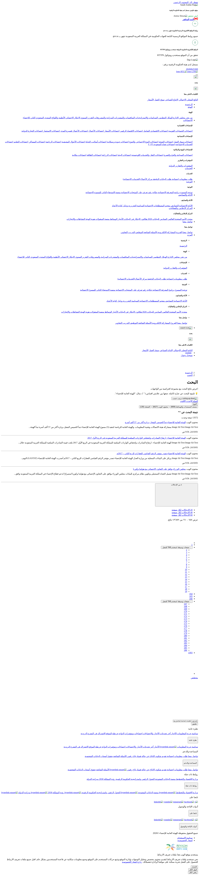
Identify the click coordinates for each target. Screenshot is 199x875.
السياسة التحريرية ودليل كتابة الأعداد (128, 206)
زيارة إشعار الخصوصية (132, 862)
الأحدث (189, 401)
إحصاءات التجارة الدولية (32, 131)
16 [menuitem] (186, 584)
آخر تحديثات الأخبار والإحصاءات (156, 733)
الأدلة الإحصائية (186, 206)
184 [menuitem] (185, 645)
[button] (186, 16)
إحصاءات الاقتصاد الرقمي (131, 131)
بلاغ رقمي (131, 756)
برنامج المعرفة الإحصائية (168, 192)
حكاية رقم (152, 192)
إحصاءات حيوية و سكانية (118, 142)
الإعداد (194, 867)
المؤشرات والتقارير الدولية (181, 166)
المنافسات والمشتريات (124, 118)
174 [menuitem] (185, 621)
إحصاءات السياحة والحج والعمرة (178, 155)
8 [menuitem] (186, 564)
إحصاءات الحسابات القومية (180, 131)
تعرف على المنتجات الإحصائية (134, 192)
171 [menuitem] (185, 614)
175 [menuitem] (185, 623)
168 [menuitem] (185, 606)
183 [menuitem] (185, 643)
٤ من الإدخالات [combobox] (176, 485)
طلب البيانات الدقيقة (161, 179)
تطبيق (194, 724)
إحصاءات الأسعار (111, 131)
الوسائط (113, 219)
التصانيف (174, 206)
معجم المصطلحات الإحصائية (157, 206)
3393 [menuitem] (190, 653)
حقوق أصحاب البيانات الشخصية (99, 756)
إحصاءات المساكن (37, 142)
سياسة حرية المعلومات (187, 733)
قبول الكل (193, 870)
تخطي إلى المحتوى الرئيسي (185, 2)
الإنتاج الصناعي (171, 100)
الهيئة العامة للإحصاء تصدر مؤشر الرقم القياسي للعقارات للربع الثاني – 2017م (151, 453)
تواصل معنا (187, 232)
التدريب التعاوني (128, 232)
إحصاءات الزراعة (109, 155)
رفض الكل (193, 872)
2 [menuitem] (186, 550)
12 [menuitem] (186, 574)
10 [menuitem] (186, 569)
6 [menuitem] (186, 560)
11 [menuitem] (186, 572)
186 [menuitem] (185, 650)
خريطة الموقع (111, 733)
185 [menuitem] (185, 648)
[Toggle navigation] (197, 74)
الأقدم (183, 401)
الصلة (195, 401)
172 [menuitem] (185, 616)
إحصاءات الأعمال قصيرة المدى (74, 131)
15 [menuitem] (186, 581)
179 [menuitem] (185, 633)
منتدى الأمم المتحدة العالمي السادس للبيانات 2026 (170, 219)
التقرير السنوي (87, 118)
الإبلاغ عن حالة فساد (145, 756)
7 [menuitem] (186, 562)
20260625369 (192, 69)
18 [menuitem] (186, 589)
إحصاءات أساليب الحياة (96, 142)
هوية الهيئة (90, 219)
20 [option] (182, 510)
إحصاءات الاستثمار (51, 131)
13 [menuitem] (186, 577)
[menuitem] (185, 838)
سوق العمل (159, 100)
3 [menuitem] (186, 552)
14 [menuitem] (186, 579)
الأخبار (120, 219)
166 (191, 599)
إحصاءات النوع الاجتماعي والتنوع (143, 142)
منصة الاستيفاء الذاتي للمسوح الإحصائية (103, 192)
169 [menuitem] (185, 609)
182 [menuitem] (185, 640)
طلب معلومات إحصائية (182, 179)
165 (191, 596)
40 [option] (182, 512)
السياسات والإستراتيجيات (146, 118)
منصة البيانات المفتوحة (165, 779)
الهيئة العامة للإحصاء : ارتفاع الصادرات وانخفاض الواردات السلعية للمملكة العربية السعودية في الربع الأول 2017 (136, 438)
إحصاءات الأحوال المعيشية (73, 142)
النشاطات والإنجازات (76, 219)
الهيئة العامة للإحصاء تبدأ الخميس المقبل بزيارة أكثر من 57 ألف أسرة (155, 422)
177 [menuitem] (185, 628)
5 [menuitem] (186, 557)
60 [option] (182, 515)
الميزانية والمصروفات (104, 118)
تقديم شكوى (160, 756)
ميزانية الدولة (93, 779)
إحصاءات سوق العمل (183, 142)
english (188, 353)
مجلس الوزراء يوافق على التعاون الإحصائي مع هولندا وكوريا (159, 469)
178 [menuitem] (185, 631)
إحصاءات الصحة (166, 142)
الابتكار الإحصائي (72, 118)
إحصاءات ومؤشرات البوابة (130, 733)
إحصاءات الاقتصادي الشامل (155, 131)
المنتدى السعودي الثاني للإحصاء (37, 118)
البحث (190, 375)
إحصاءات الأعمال (96, 131)
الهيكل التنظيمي (165, 118)
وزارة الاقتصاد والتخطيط (187, 779)
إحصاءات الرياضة (53, 142)
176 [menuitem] (185, 626)
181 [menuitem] (185, 638)
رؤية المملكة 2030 (107, 779)
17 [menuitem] (186, 586)
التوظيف (139, 232)
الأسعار (150, 100)
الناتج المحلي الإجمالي (188, 100)
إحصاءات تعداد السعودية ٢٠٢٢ (161, 144)
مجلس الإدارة (179, 118)
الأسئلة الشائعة (150, 232)
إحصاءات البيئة (124, 155)
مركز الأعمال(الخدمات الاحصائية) (137, 179)
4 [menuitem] (186, 555)
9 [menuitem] (186, 567)
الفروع (179, 232)
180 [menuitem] (185, 635)
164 (191, 594)
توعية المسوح (186, 192)
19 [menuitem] (186, 591)
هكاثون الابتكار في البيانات (135, 219)
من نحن (189, 118)
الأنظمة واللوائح (58, 118)
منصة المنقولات (102, 219)
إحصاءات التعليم (21, 142)
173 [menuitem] (185, 618)
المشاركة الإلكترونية (166, 232)
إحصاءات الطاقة (94, 155)
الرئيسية (183, 246)
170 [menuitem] (185, 611)
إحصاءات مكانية (79, 155)
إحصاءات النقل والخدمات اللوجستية (147, 155)
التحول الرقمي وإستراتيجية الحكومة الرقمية (135, 779)
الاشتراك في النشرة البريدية (93, 733)
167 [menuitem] (185, 604)
